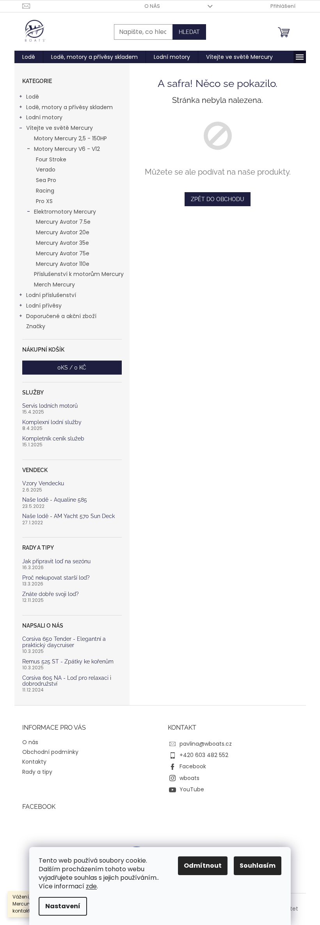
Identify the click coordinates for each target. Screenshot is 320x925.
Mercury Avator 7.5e (63, 222)
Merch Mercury (54, 284)
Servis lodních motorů (50, 406)
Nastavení (62, 906)
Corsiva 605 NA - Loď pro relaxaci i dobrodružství (66, 681)
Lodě (32, 97)
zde (91, 886)
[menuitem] (28, 57)
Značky (35, 326)
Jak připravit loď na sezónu (56, 561)
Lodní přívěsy (44, 306)
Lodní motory (44, 117)
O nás (152, 6)
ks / (71, 367)
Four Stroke (51, 159)
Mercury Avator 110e (62, 264)
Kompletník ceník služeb (53, 439)
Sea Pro (46, 180)
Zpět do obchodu (217, 199)
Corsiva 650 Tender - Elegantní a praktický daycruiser (64, 642)
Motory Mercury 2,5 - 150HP (70, 138)
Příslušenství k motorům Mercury (79, 274)
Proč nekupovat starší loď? (56, 578)
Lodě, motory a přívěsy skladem (69, 107)
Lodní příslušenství (51, 295)
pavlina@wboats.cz (206, 744)
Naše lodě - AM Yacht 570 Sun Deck (68, 516)
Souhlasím (258, 865)
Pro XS (44, 201)
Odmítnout (203, 865)
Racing (45, 191)
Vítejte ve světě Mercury (59, 128)
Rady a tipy (37, 772)
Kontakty (34, 762)
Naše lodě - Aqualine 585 (54, 500)
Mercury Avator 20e (62, 232)
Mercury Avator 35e (62, 243)
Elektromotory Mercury (65, 212)
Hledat (189, 32)
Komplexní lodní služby (52, 422)
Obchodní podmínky (50, 752)
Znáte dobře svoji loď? (50, 594)
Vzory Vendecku (43, 483)
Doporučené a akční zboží (61, 316)
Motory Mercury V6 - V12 (67, 149)
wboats (189, 778)
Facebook (193, 766)
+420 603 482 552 (204, 755)
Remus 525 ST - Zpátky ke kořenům (68, 662)
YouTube (192, 789)
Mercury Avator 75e (62, 253)
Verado (45, 169)
